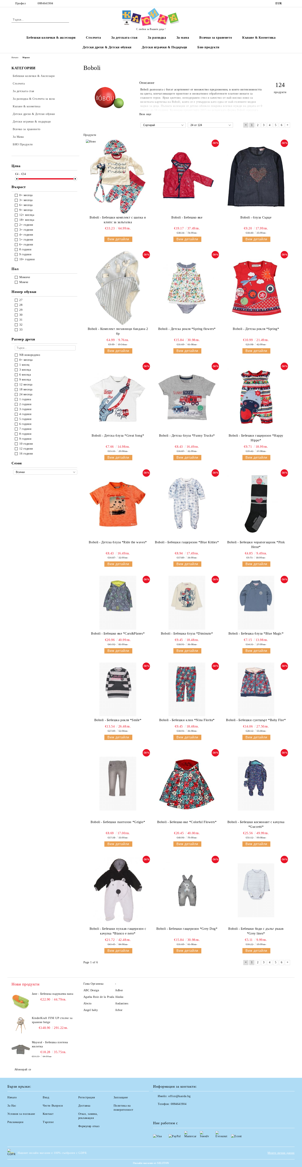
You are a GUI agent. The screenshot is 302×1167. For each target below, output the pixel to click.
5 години (25, 419)
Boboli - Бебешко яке (186, 217)
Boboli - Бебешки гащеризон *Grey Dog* (187, 928)
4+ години (26, 234)
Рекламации (15, 1122)
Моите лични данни (281, 1152)
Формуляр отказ (89, 1126)
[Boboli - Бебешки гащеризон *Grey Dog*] (187, 890)
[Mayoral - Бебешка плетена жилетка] (21, 1049)
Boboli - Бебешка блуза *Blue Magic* (256, 633)
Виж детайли (118, 239)
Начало (15, 57)
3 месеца (25, 369)
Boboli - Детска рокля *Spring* (256, 329)
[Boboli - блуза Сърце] (256, 176)
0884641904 (45, 3)
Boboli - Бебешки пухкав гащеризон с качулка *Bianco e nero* (118, 931)
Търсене (48, 1122)
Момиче (24, 277)
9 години (25, 254)
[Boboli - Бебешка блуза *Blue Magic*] (256, 603)
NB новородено (29, 354)
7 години (25, 428)
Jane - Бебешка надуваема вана (52, 993)
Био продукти (208, 47)
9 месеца (25, 379)
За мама (182, 37)
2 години (25, 404)
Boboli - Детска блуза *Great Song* (118, 435)
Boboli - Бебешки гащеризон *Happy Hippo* (256, 438)
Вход (46, 1097)
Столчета (93, 37)
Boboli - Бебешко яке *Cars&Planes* (118, 633)
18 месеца (25, 389)
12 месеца (25, 384)
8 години (25, 249)
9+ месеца (26, 210)
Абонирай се (22, 1069)
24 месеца (25, 394)
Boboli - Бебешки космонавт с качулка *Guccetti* (256, 824)
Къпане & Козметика (258, 37)
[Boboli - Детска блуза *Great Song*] (118, 397)
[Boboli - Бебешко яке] (187, 177)
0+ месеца (26, 195)
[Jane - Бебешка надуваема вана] (21, 1001)
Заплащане (121, 1097)
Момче (23, 282)
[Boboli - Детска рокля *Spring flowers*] (187, 288)
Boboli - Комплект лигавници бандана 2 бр (118, 331)
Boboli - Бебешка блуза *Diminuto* (187, 633)
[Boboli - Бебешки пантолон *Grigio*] (118, 784)
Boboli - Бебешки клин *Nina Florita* (187, 720)
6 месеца (25, 374)
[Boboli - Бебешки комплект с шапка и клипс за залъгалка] (118, 177)
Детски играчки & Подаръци (164, 47)
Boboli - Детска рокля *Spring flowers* (187, 329)
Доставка (84, 1105)
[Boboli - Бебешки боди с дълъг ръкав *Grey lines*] (256, 890)
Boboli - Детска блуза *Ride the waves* (118, 542)
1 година (25, 399)
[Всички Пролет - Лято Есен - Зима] (45, 472)
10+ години (27, 259)
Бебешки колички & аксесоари (51, 37)
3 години (25, 409)
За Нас (11, 1105)
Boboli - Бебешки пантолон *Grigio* (118, 822)
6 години (25, 424)
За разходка (157, 37)
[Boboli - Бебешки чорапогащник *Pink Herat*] (256, 503)
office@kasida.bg (179, 1096)
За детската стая (124, 37)
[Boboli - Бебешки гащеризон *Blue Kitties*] (187, 503)
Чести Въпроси (53, 1105)
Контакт (48, 1113)
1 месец (24, 364)
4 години (25, 414)
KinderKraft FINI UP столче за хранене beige (52, 1020)
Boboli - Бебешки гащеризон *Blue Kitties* (187, 542)
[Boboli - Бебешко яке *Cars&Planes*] (118, 603)
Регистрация (86, 1097)
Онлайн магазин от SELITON (151, 1163)
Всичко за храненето (215, 37)
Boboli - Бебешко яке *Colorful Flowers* (187, 822)
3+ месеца (26, 200)
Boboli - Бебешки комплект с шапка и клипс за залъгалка (118, 220)
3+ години (26, 229)
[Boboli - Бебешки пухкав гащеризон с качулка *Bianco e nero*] (118, 890)
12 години (26, 448)
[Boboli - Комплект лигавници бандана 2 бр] (118, 288)
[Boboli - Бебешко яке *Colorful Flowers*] (187, 783)
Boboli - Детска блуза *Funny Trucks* (187, 435)
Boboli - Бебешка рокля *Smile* (118, 720)
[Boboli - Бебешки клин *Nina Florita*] (187, 689)
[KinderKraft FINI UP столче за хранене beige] (21, 1025)
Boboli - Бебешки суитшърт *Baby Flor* (256, 720)
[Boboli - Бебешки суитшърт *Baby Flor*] (256, 689)
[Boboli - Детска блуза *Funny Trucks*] (187, 397)
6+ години (26, 244)
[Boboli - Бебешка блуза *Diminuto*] (187, 603)
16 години (26, 453)
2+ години (26, 224)
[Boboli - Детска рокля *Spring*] (256, 288)
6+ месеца (26, 205)
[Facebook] (288, 3)
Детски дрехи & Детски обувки (107, 47)
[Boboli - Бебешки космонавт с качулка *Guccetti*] (256, 784)
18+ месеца (26, 219)
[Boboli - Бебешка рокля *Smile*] (118, 689)
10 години (26, 443)
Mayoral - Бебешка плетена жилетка (50, 1044)
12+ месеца (26, 214)
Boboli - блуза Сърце (255, 217)
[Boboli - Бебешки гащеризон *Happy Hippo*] (256, 397)
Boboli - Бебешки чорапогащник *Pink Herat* (256, 544)
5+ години (26, 239)
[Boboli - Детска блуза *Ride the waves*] (118, 503)
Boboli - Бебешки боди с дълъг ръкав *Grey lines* (256, 931)
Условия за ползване (21, 1113)
